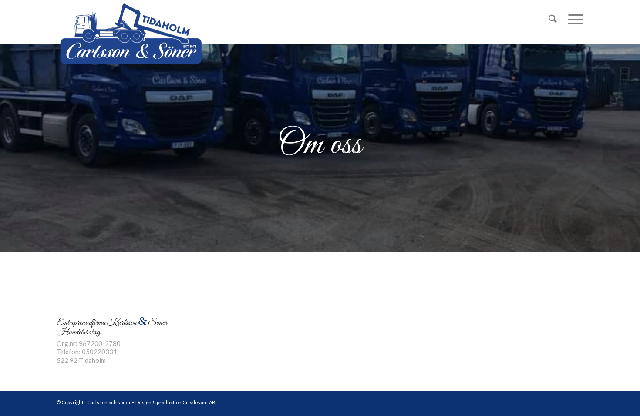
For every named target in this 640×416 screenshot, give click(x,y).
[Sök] (553, 19)
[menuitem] (553, 19)
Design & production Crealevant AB (175, 402)
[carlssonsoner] (131, 33)
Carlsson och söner (109, 402)
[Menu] (573, 19)
